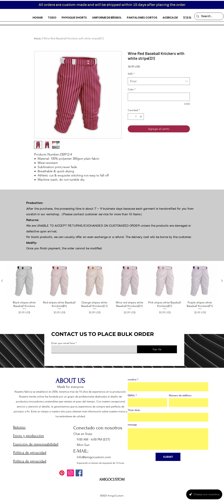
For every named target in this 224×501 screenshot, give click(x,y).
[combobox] (159, 81)
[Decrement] (130, 116)
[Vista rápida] (24, 281)
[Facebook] (79, 473)
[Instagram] (70, 473)
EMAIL (131, 395)
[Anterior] (2, 281)
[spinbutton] (136, 116)
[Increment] (141, 116)
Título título (134, 410)
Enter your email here (63, 343)
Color (131, 89)
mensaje (132, 424)
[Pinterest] (61, 473)
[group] (112, 291)
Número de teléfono (180, 395)
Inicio (37, 38)
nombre (132, 379)
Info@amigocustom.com (94, 457)
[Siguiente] (222, 281)
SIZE (131, 73)
